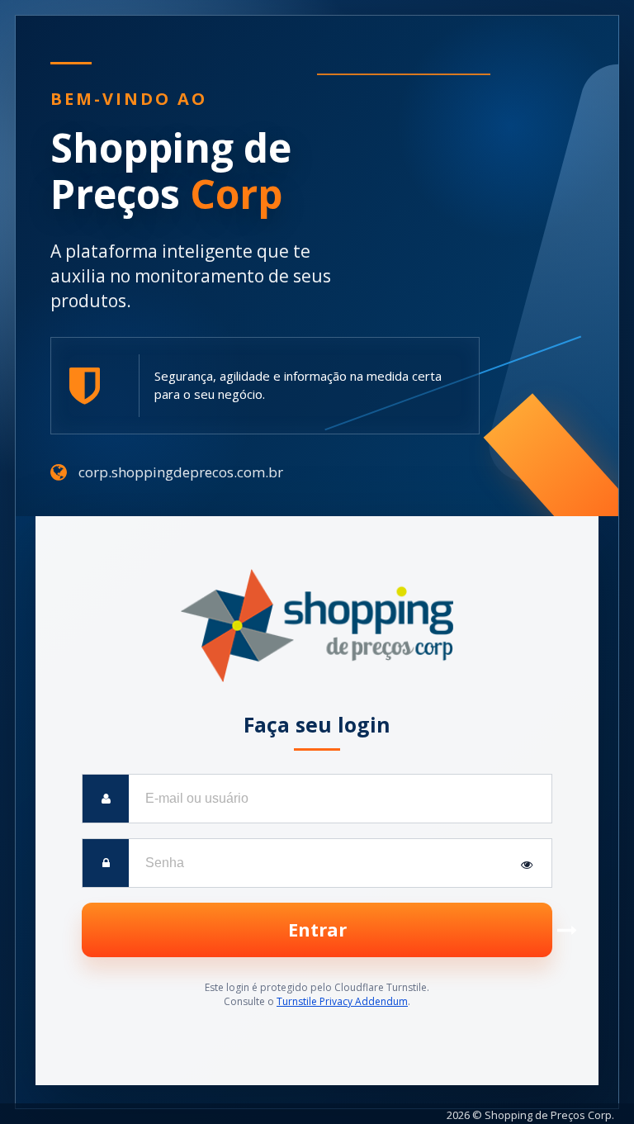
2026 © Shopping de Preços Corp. (530, 1114)
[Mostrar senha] (526, 863)
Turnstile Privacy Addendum (342, 1001)
